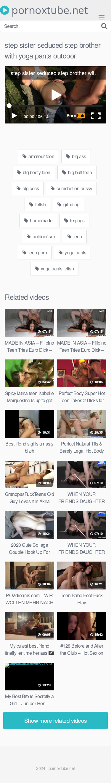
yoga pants (75, 252)
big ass (78, 156)
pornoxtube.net (48, 10)
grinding (71, 204)
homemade (41, 220)
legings (77, 220)
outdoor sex (44, 236)
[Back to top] (100, 770)
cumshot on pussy (74, 188)
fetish (40, 204)
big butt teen (79, 172)
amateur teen (41, 156)
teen (77, 236)
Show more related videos (55, 720)
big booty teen (36, 172)
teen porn (37, 252)
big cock (30, 188)
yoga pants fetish (57, 268)
